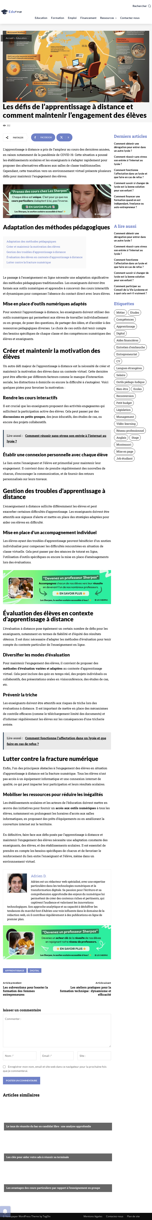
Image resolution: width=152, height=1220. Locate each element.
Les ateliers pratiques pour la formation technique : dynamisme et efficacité (85, 990)
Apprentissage (14, 970)
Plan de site (133, 1216)
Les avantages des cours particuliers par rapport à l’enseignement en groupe (53, 1188)
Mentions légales (93, 1216)
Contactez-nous (114, 1216)
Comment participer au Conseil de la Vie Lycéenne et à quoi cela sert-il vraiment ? (131, 290)
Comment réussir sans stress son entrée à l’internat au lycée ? (130, 160)
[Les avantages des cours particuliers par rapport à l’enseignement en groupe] (57, 1177)
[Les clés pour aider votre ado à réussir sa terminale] (57, 1146)
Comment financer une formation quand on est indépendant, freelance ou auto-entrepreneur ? (129, 202)
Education (21, 38)
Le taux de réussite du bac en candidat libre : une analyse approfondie (48, 1126)
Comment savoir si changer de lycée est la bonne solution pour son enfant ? (131, 186)
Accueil (9, 38)
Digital (34, 970)
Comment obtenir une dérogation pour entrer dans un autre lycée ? (130, 147)
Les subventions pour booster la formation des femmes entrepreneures (25, 990)
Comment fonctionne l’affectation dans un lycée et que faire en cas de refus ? (130, 173)
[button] (142, 6)
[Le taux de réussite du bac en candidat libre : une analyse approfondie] (57, 1115)
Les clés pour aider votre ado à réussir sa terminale (37, 1157)
